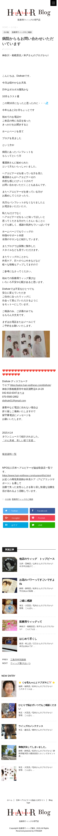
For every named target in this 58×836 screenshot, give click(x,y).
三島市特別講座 (18, 659)
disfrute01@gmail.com (14, 400)
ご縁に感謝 (25, 600)
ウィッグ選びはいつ (20, 663)
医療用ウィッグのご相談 (22, 499)
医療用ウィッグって (30, 621)
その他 (8, 499)
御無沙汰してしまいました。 (33, 747)
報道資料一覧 (9, 454)
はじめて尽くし (28, 638)
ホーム (9, 800)
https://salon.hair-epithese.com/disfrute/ (30, 385)
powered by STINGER (33, 831)
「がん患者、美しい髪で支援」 (19, 440)
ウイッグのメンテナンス (31, 726)
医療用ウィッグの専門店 (29, 821)
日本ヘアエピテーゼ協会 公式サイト (30, 800)
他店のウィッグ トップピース (37, 558)
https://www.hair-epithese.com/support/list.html (26, 475)
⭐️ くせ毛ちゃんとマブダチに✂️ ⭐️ (37, 682)
